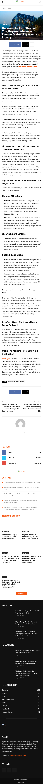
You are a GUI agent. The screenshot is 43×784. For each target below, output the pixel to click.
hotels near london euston (16, 382)
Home (4, 8)
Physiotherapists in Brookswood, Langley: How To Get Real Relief (30, 536)
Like (40, 452)
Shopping (5, 531)
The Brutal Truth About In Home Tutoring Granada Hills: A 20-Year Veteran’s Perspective (26, 634)
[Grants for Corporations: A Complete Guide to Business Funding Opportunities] (31, 547)
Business (25, 531)
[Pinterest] (9, 770)
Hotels (9, 8)
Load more (21, 594)
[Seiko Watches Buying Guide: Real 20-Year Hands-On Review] (11, 525)
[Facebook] (4, 770)
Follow (38, 458)
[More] (32, 44)
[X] (14, 770)
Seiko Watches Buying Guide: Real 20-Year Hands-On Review (22, 482)
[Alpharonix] (21, 424)
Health (4, 577)
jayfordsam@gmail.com (18, 755)
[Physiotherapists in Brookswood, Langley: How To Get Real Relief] (31, 525)
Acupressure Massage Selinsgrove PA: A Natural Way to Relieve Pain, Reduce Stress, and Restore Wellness (11, 584)
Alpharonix (22, 433)
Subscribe (37, 463)
